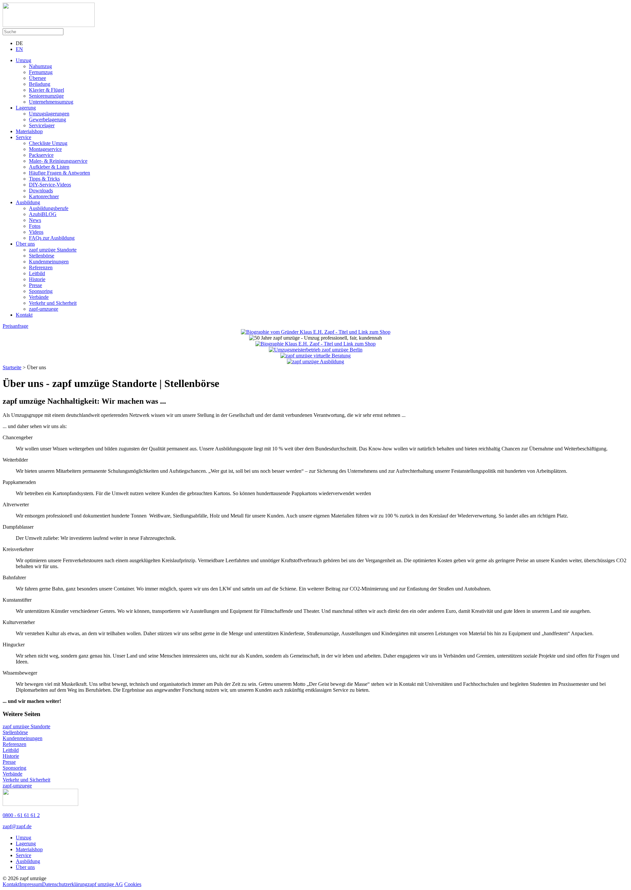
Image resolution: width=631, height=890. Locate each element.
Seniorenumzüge (46, 96)
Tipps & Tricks (44, 178)
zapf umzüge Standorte (53, 250)
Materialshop (29, 131)
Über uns (25, 244)
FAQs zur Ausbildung (52, 238)
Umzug (23, 60)
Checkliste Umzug (48, 143)
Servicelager (42, 125)
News (35, 220)
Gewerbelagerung (47, 119)
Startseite (12, 367)
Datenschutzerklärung (64, 884)
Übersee (37, 78)
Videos (36, 232)
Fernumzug (41, 72)
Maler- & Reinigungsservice (58, 161)
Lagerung (26, 107)
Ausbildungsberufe (48, 208)
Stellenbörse (41, 255)
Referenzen (41, 267)
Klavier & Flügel (46, 90)
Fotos (34, 226)
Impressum (30, 884)
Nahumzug (40, 66)
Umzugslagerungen (49, 113)
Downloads (41, 190)
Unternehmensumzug (51, 102)
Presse (35, 285)
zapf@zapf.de (17, 826)
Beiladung (39, 84)
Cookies (132, 884)
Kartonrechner (44, 196)
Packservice (41, 155)
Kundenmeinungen (49, 261)
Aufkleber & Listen (49, 167)
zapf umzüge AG (105, 884)
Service (23, 137)
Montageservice (45, 149)
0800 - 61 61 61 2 (21, 815)
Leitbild (37, 273)
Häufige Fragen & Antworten (59, 173)
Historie (37, 279)
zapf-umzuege (43, 309)
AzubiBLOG (43, 214)
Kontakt (24, 315)
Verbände (39, 297)
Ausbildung (28, 202)
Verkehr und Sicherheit (53, 303)
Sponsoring (41, 291)
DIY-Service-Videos (50, 184)
